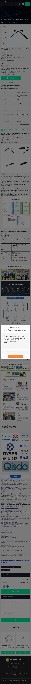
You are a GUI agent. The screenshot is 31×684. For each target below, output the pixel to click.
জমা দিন (15, 356)
